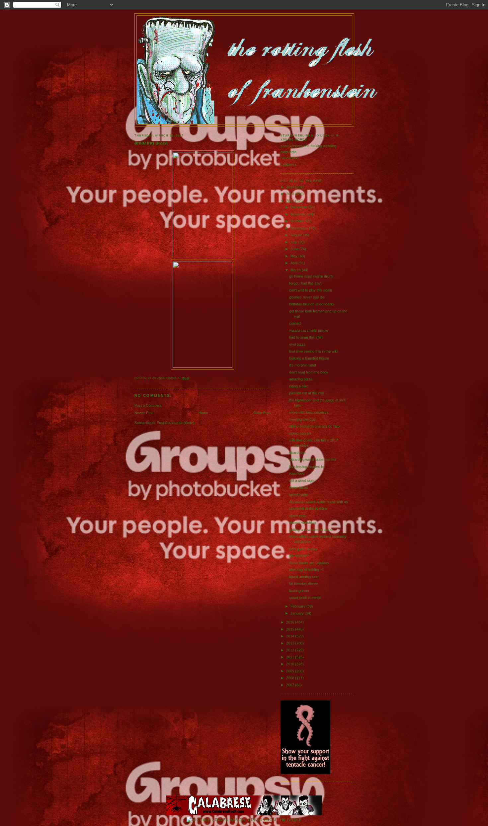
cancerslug (289, 158)
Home (203, 413)
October (297, 221)
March (296, 270)
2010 (290, 664)
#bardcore (297, 452)
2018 (290, 194)
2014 (290, 636)
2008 (290, 678)
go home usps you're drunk (311, 276)
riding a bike (298, 386)
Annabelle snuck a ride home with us (318, 502)
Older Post (262, 413)
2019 (290, 187)
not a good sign (301, 480)
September (299, 228)
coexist (295, 323)
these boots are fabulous (309, 563)
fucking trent (299, 591)
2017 (290, 201)
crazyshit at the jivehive (308, 509)
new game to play (303, 549)
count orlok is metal (304, 598)
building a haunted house (309, 358)
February (298, 606)
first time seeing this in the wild (313, 351)
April (294, 263)
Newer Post (143, 413)
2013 (290, 643)
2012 (290, 650)
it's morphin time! (302, 365)
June (294, 249)
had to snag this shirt (306, 337)
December (299, 207)
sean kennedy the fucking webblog (308, 146)
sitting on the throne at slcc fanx (314, 426)
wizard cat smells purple (308, 330)
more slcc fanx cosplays (309, 412)
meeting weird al (302, 419)
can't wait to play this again (310, 290)
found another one (303, 577)
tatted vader (298, 494)
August (296, 235)
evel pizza (297, 344)
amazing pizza (151, 142)
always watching (302, 523)
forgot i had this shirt (305, 283)
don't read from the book (308, 372)
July (294, 242)
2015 (290, 629)
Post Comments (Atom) (176, 423)
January (297, 613)
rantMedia (288, 152)
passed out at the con (306, 393)
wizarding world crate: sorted (312, 459)
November (299, 214)
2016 (290, 622)
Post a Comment (147, 405)
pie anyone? (299, 556)
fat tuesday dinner (303, 584)
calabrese (288, 164)
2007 (290, 685)
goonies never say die (307, 297)
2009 (290, 671)
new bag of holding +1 (306, 570)
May (294, 256)
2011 (290, 657)
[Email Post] (191, 377)
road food (296, 473)
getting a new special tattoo (311, 530)
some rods (297, 516)
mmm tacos (298, 487)
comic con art (300, 433)
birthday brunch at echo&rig (311, 304)
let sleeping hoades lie (306, 466)
